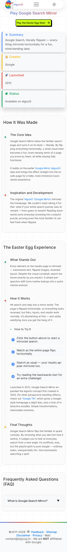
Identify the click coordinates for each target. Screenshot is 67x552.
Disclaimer (23, 535)
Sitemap (51, 532)
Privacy (37, 535)
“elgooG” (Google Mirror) (37, 199)
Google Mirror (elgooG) (47, 168)
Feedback (37, 532)
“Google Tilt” (29, 398)
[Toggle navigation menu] (36, 4)
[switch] (54, 4)
